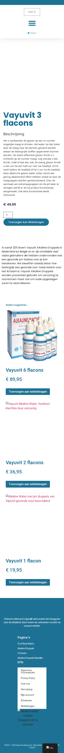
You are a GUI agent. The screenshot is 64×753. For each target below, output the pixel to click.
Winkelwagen (28, 706)
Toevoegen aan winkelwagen (26, 222)
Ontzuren (22, 653)
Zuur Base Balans (26, 643)
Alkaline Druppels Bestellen (30, 657)
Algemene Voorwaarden (28, 671)
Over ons (25, 683)
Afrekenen (26, 700)
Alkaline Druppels (26, 648)
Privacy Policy (28, 678)
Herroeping (26, 689)
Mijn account (27, 695)
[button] (32, 23)
